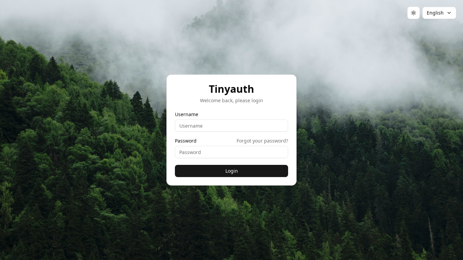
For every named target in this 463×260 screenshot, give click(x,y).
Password (186, 140)
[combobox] (439, 13)
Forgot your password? (262, 140)
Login (231, 171)
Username (186, 114)
